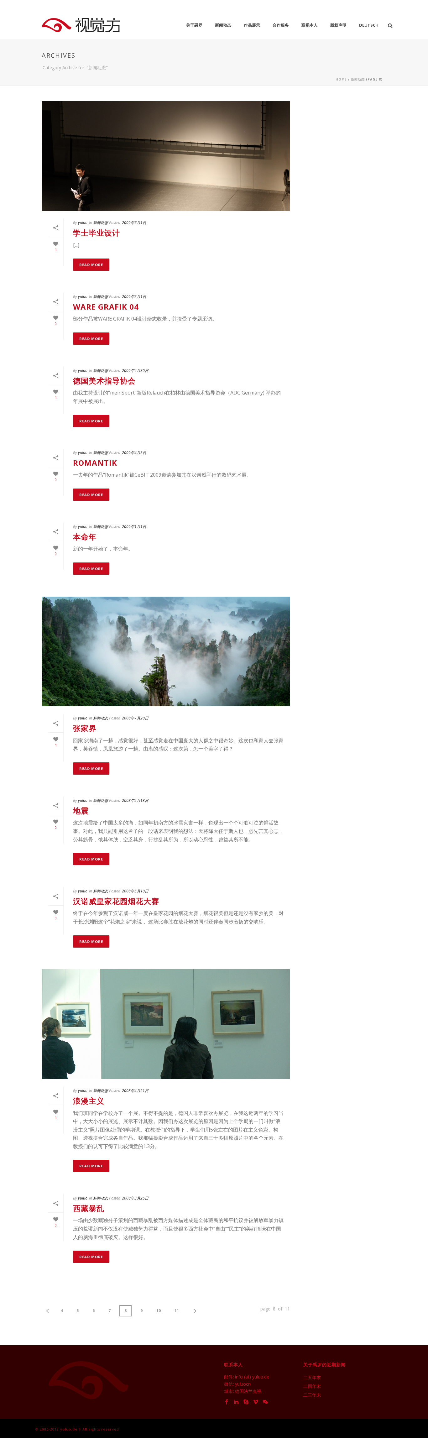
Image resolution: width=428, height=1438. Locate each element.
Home (341, 79)
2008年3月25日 (135, 1198)
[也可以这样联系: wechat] (265, 1402)
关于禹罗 (194, 25)
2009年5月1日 (134, 296)
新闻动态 (223, 25)
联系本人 (309, 25)
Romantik (95, 463)
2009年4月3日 (134, 452)
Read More (91, 264)
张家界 (85, 728)
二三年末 (312, 1395)
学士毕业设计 (96, 232)
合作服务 (281, 25)
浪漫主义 (88, 1100)
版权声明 (338, 25)
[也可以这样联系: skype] (245, 1402)
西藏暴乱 (88, 1208)
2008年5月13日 (135, 800)
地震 (81, 810)
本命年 (85, 536)
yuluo (82, 222)
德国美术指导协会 (104, 380)
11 (177, 1310)
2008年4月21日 (135, 1090)
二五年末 (312, 1377)
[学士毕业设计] (166, 156)
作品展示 (252, 25)
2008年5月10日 (135, 891)
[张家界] (166, 651)
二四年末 (312, 1386)
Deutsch (368, 25)
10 (158, 1310)
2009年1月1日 (134, 526)
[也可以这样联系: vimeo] (255, 1402)
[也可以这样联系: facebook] (226, 1402)
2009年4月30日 (135, 370)
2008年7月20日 (135, 718)
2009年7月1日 (134, 222)
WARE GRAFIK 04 (106, 306)
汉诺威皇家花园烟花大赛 (116, 901)
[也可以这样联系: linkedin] (236, 1402)
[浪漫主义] (166, 1024)
